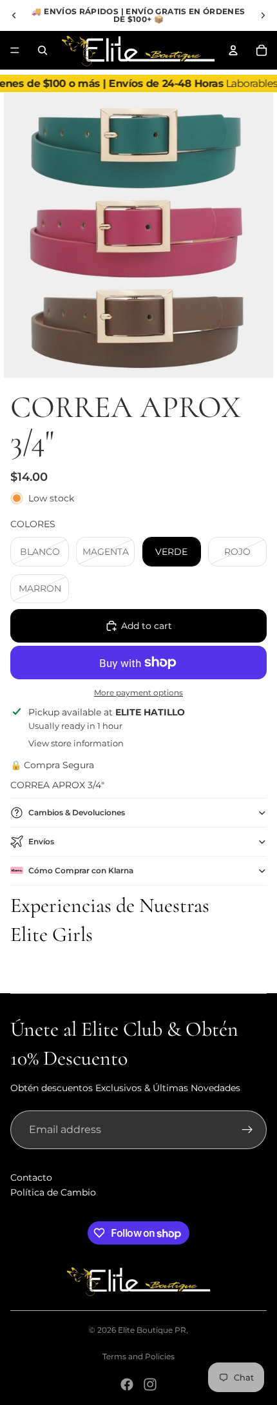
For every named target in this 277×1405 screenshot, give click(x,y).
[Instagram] (150, 1384)
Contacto (31, 1177)
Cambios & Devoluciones (76, 812)
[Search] (42, 50)
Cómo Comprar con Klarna (80, 870)
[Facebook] (127, 1384)
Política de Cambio (53, 1192)
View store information (76, 743)
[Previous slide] (14, 15)
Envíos (41, 841)
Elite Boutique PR (152, 1330)
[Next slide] (263, 15)
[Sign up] (247, 1129)
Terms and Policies (138, 1356)
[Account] (233, 50)
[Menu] (15, 50)
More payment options (138, 692)
